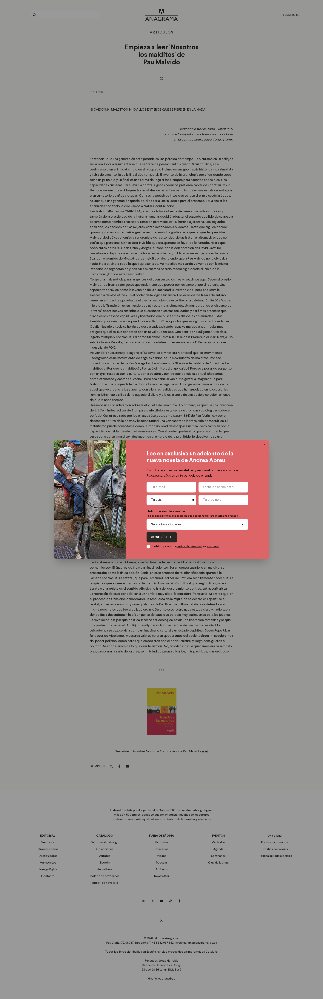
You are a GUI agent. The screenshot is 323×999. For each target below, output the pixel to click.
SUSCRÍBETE (161, 537)
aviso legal (213, 546)
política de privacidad (189, 546)
